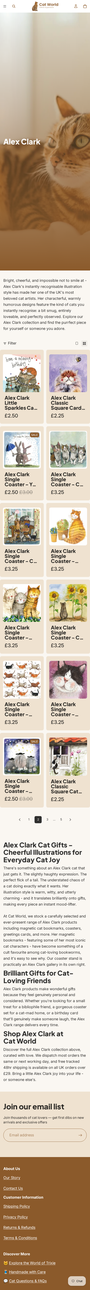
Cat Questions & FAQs (28, 1281)
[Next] (70, 819)
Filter (12, 343)
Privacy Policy (15, 1217)
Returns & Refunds (19, 1227)
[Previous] (19, 819)
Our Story (11, 1177)
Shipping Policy (16, 1206)
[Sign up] (80, 1135)
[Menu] (5, 6)
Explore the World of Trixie (32, 1263)
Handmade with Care (27, 1272)
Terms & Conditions (20, 1238)
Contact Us (13, 1188)
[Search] (13, 6)
